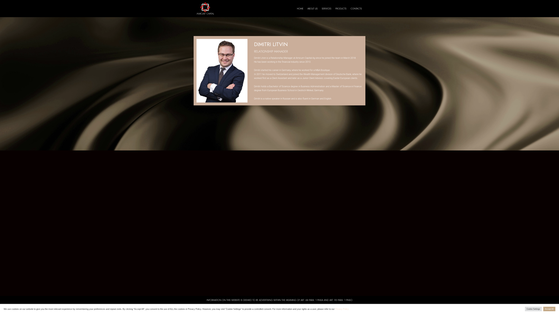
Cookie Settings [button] (533, 309)
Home (300, 8)
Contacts (356, 8)
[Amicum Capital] (205, 9)
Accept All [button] (549, 309)
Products (340, 8)
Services (326, 8)
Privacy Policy (342, 309)
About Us (312, 8)
